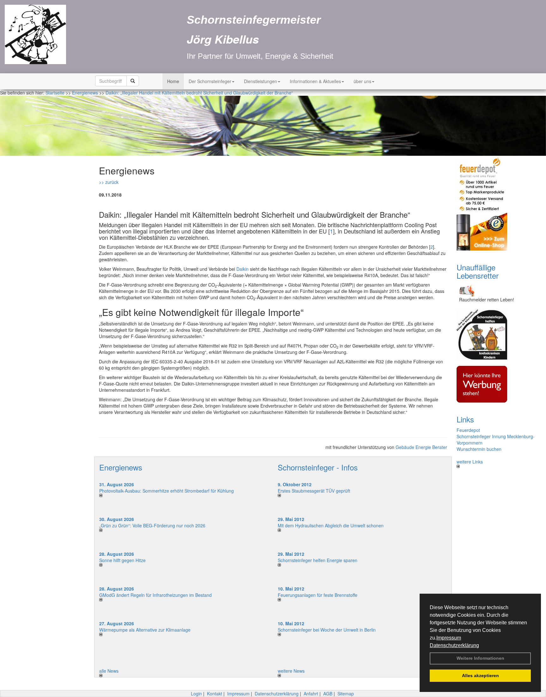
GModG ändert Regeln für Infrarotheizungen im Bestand (155, 595)
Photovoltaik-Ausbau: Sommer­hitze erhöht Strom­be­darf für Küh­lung (166, 491)
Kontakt (214, 693)
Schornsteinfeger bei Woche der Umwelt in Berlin (327, 630)
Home (173, 81)
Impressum (448, 637)
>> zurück (108, 182)
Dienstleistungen (260, 81)
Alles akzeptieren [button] (480, 675)
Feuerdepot (468, 430)
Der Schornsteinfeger (210, 81)
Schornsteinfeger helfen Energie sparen (317, 560)
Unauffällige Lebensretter (478, 271)
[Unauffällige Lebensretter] (497, 289)
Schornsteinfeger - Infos (318, 467)
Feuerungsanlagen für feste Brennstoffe (317, 595)
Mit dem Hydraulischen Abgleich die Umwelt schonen (331, 525)
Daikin (242, 269)
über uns (362, 81)
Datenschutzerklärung (454, 645)
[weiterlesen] (183, 495)
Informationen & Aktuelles (315, 81)
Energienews (120, 467)
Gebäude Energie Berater (421, 447)
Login (196, 693)
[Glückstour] (497, 334)
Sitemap (345, 693)
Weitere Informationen (480, 658)
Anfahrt (311, 693)
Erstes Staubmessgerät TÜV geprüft (314, 491)
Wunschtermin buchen (479, 449)
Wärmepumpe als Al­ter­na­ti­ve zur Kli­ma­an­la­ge (145, 630)
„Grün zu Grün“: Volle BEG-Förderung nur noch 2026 (152, 525)
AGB (327, 693)
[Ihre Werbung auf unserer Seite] (497, 384)
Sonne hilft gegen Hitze (122, 560)
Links (465, 419)
